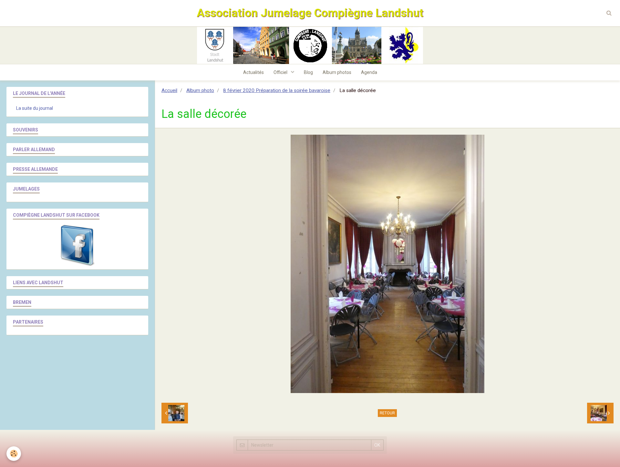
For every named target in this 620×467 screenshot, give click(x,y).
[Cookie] (13, 453)
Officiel (281, 72)
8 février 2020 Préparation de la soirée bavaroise (276, 90)
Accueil (169, 90)
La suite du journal (34, 108)
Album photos (337, 72)
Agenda (369, 72)
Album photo (200, 90)
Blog (308, 72)
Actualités (253, 72)
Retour (387, 413)
